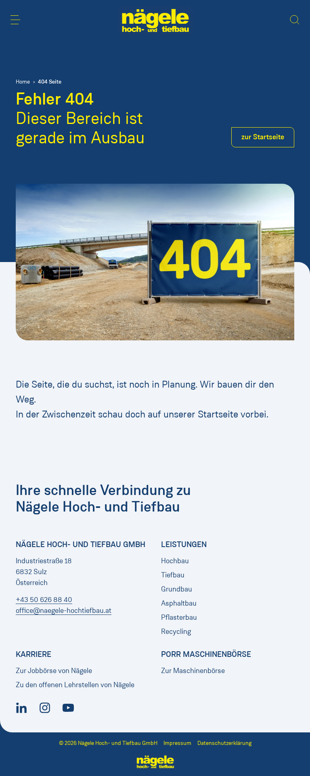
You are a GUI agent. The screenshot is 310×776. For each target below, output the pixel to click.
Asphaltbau (179, 603)
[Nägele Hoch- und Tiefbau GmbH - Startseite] (155, 20)
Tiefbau (172, 574)
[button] (15, 19)
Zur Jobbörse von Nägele (54, 670)
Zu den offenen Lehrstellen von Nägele (75, 684)
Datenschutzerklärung (224, 743)
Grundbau (176, 589)
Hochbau (175, 560)
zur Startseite (262, 136)
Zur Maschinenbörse (193, 670)
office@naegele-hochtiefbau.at (63, 610)
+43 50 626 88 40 (44, 599)
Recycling (176, 631)
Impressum (177, 743)
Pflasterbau (179, 617)
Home (23, 81)
